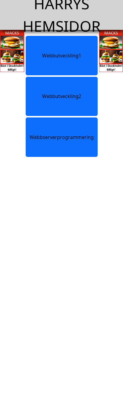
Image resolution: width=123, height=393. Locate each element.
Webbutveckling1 (61, 55)
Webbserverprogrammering (62, 137)
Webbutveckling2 (61, 96)
